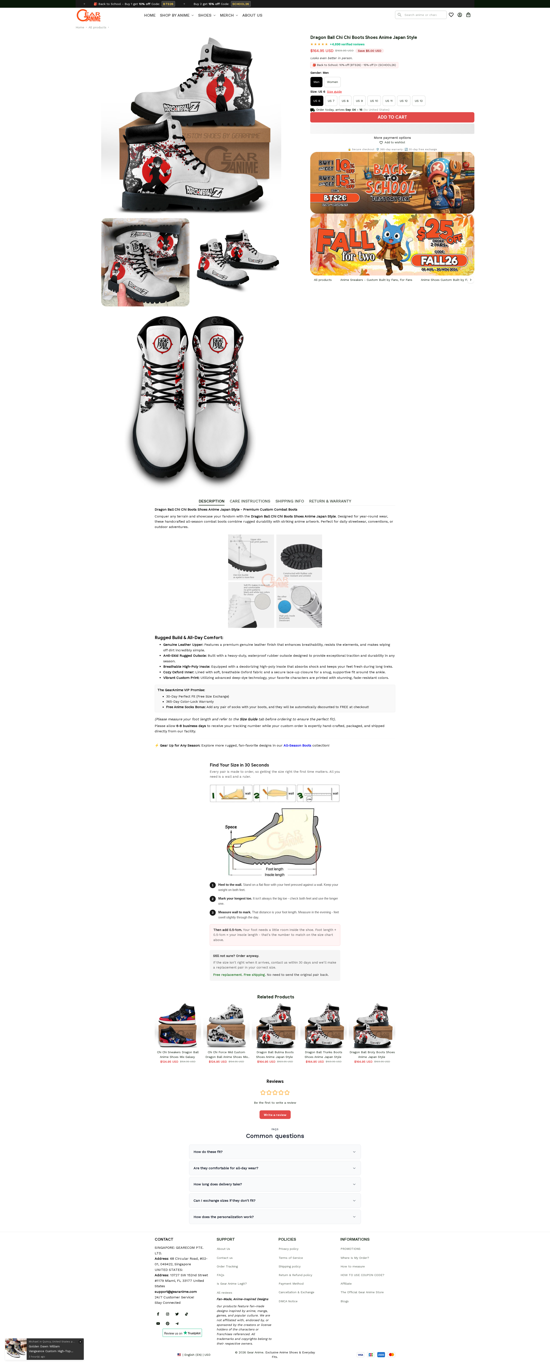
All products (97, 27)
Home (80, 27)
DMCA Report (164, 1354)
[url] (176, 1292)
